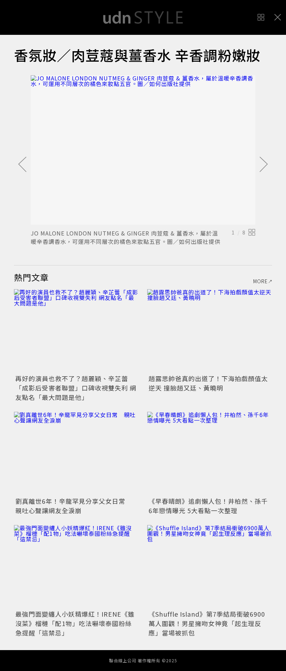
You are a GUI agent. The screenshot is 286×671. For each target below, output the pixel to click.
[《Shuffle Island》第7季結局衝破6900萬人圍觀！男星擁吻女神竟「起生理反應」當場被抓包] (209, 566)
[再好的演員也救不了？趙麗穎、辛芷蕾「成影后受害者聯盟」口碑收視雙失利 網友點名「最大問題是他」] (76, 330)
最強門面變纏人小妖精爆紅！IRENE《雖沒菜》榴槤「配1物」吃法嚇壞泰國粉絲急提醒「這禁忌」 (75, 623)
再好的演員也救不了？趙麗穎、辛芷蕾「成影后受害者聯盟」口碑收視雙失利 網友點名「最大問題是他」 (75, 388)
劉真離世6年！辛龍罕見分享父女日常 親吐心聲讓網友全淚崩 (73, 505)
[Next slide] (263, 164)
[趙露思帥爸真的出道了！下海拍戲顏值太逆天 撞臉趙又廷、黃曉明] (209, 330)
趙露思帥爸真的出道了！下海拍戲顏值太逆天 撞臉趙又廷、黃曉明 (208, 383)
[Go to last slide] (22, 164)
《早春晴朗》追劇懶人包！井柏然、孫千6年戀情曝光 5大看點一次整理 (208, 505)
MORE (260, 281)
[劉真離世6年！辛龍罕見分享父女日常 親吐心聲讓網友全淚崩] (76, 453)
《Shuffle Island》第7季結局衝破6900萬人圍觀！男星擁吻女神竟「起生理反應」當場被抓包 (207, 623)
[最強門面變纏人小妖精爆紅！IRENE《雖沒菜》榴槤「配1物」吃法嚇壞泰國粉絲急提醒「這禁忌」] (76, 566)
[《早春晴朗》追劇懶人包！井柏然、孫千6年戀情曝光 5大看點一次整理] (209, 453)
